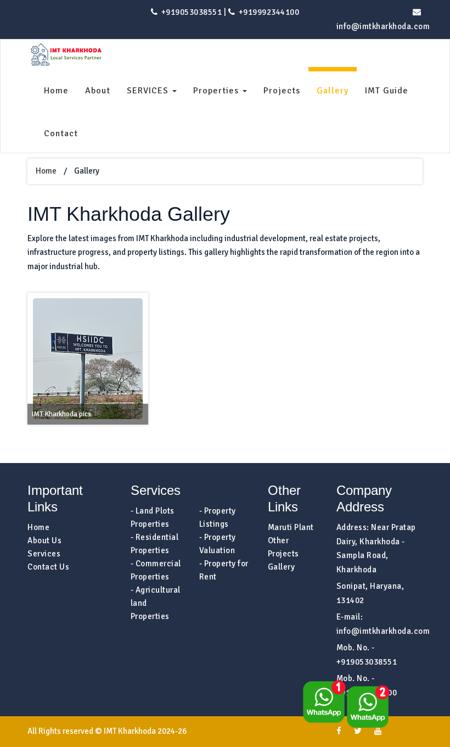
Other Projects (283, 547)
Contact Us (48, 567)
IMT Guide (386, 90)
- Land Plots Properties (153, 517)
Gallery (332, 90)
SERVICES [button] (149, 90)
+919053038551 (190, 12)
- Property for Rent (224, 570)
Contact (61, 133)
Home (56, 90)
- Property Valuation (217, 543)
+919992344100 (268, 12)
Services (43, 554)
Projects (281, 90)
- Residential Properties (155, 543)
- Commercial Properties (156, 570)
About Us (44, 540)
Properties (217, 90)
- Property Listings (217, 517)
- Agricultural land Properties (156, 603)
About (97, 90)
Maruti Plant (291, 527)
